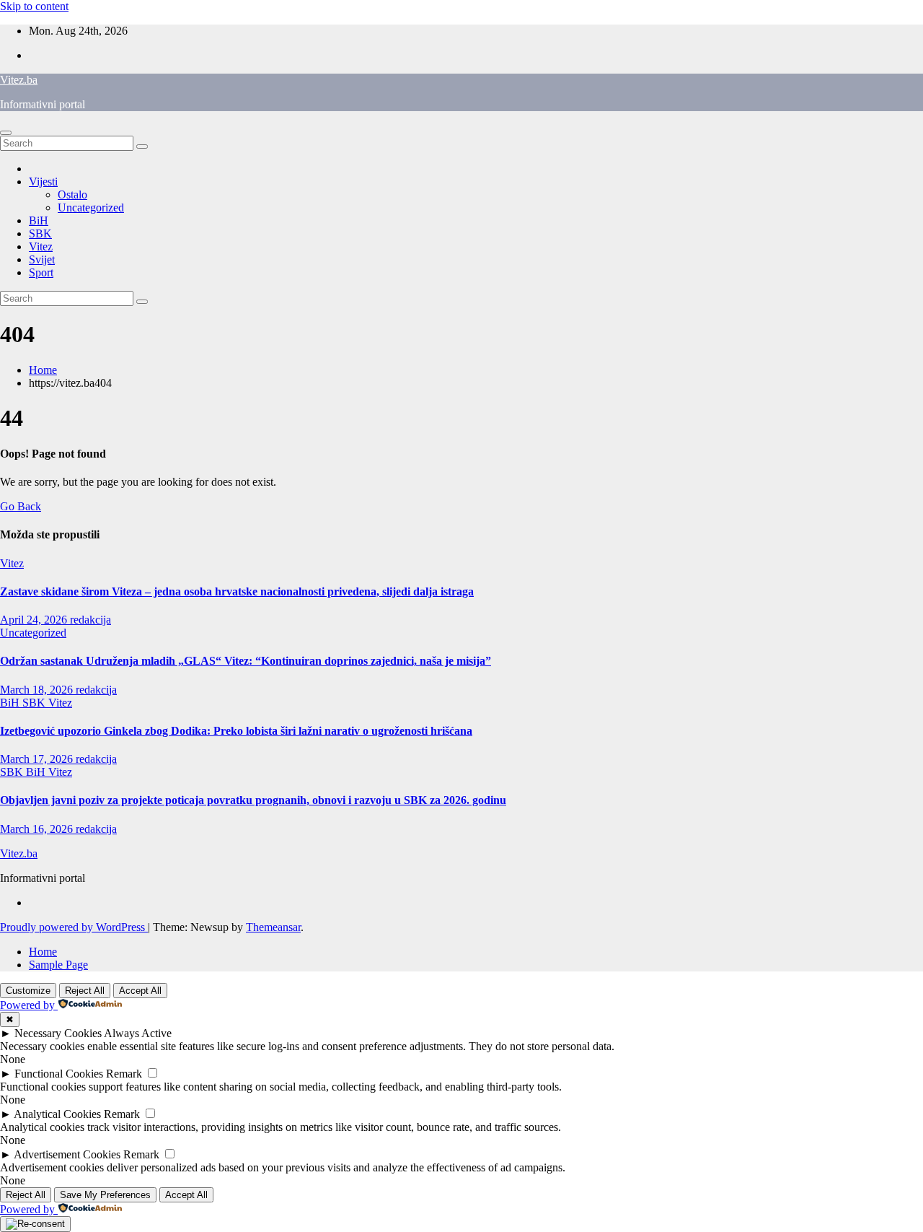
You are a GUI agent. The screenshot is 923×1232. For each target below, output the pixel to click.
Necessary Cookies (58, 1033)
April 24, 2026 (35, 619)
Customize (28, 990)
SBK (40, 233)
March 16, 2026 (38, 829)
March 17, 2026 (38, 759)
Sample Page (58, 964)
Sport (41, 272)
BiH (38, 220)
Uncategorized (91, 207)
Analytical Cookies (57, 1114)
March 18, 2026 (38, 689)
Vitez (41, 246)
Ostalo (72, 194)
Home (43, 370)
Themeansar (273, 927)
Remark (124, 1073)
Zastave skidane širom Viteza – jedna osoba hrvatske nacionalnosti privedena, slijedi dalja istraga (237, 591)
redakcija (90, 619)
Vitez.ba (18, 80)
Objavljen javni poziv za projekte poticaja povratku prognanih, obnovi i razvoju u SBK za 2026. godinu (253, 800)
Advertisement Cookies (67, 1154)
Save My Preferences (105, 1194)
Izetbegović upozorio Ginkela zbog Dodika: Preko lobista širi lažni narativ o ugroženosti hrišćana (236, 731)
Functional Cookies (58, 1073)
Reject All (85, 990)
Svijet (42, 259)
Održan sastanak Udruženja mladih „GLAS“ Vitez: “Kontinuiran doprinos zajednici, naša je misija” (245, 661)
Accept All (140, 990)
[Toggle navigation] (6, 133)
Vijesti (43, 181)
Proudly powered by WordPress (74, 927)
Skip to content (34, 6)
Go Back (20, 506)
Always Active (138, 1033)
